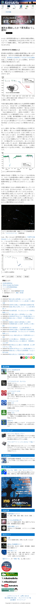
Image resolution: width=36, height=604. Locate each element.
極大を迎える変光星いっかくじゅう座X (20, 299)
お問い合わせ (25, 596)
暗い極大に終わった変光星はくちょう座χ (20, 314)
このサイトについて (13, 596)
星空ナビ (10, 421)
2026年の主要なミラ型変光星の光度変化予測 (21, 305)
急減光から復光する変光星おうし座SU (19, 322)
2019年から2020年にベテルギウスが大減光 (21, 57)
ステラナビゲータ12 (13, 391)
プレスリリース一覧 (24, 598)
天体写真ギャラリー (13, 514)
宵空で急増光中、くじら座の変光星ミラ (20, 327)
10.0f (12, 413)
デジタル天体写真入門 (14, 520)
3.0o (12, 403)
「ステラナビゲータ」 (11, 233)
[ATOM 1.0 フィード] (31, 357)
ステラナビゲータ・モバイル (16, 381)
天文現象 (8, 12)
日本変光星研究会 (7, 283)
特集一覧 (16, 559)
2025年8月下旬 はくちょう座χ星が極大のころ (22, 316)
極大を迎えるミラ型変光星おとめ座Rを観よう (22, 354)
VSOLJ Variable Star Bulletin (11, 285)
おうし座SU (10, 276)
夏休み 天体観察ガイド (14, 544)
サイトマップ (21, 600)
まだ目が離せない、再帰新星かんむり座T (20, 339)
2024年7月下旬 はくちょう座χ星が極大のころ (22, 348)
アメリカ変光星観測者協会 (10, 287)
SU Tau (19, 276)
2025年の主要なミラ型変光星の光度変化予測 (21, 329)
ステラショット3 (12, 401)
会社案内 (13, 600)
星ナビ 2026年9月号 (13, 370)
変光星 (26, 276)
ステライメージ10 (13, 411)
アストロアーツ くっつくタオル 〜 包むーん (21, 443)
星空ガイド (6, 559)
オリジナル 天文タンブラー (16, 434)
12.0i (12, 393)
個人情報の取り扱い (11, 598)
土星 (8, 538)
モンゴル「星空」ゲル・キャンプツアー (20, 470)
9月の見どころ (12, 551)
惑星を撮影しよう (13, 526)
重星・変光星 (19, 293)
